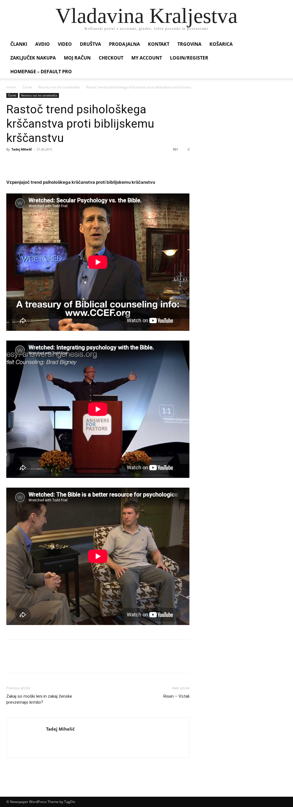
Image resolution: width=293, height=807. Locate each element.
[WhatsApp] (51, 162)
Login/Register (189, 58)
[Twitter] (25, 162)
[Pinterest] (38, 162)
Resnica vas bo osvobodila (59, 87)
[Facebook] (12, 162)
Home (11, 87)
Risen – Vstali (176, 696)
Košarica (221, 44)
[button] (280, 44)
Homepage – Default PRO (41, 71)
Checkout (111, 58)
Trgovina (189, 44)
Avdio (42, 44)
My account (146, 58)
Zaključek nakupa (33, 58)
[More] (65, 162)
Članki (18, 44)
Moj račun (77, 58)
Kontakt (158, 44)
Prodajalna (124, 44)
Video (65, 44)
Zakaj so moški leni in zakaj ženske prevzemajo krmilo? (39, 699)
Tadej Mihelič (21, 149)
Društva (90, 44)
